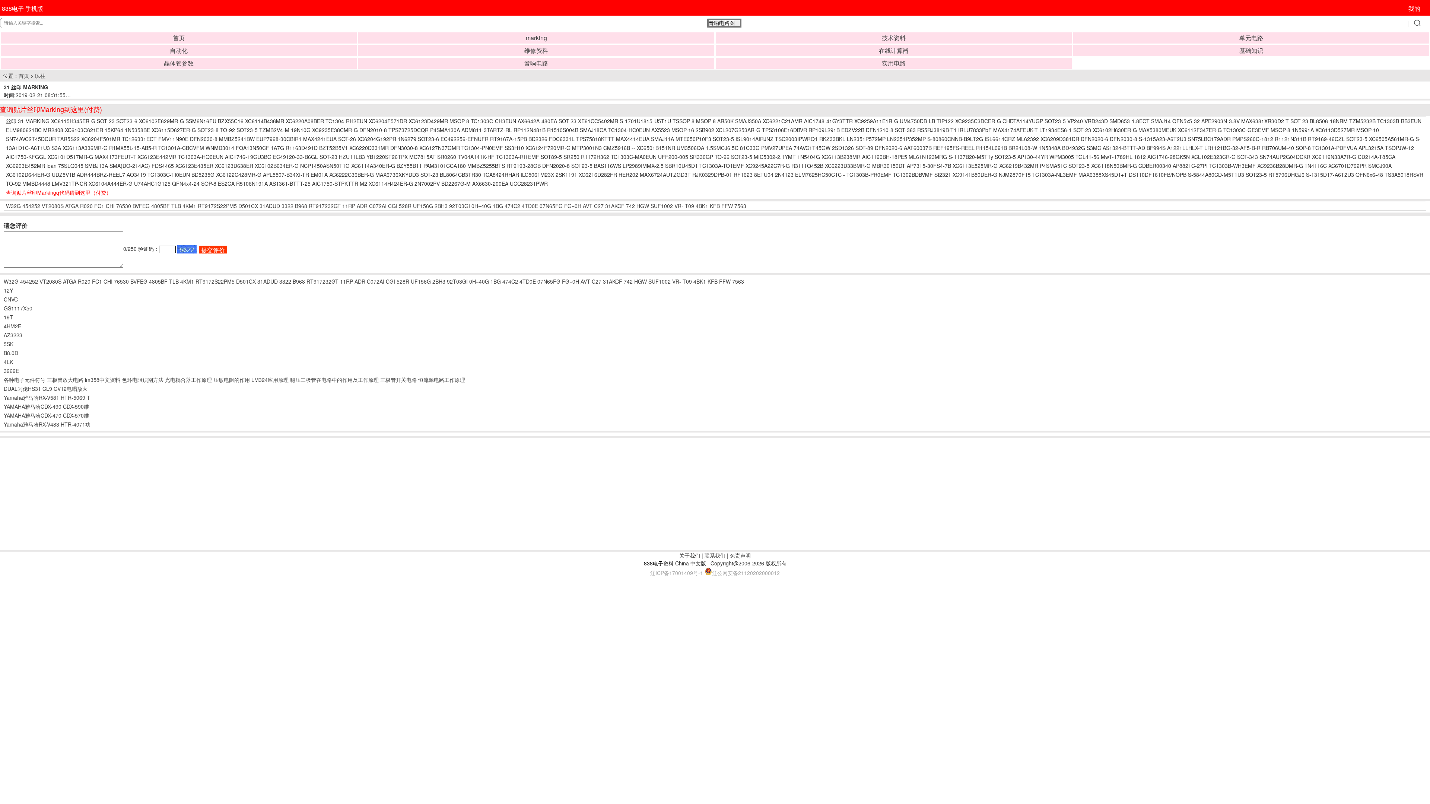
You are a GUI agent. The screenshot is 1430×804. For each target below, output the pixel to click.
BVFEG (141, 206)
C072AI (378, 206)
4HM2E (12, 326)
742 (630, 206)
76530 (123, 206)
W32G (13, 206)
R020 (86, 206)
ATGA (72, 206)
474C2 (512, 206)
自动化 (179, 50)
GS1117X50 (18, 308)
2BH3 (441, 206)
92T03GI (459, 206)
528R (405, 206)
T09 (689, 206)
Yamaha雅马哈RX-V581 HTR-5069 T (47, 397)
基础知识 (1251, 50)
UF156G (423, 206)
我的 (1414, 8)
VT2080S (53, 206)
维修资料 (536, 50)
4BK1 (702, 206)
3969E (11, 370)
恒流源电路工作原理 (441, 379)
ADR (362, 206)
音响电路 (536, 63)
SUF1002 (662, 206)
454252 (31, 206)
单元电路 (1251, 38)
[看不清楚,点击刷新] (187, 249)
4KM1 (189, 206)
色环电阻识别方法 (142, 379)
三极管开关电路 (398, 379)
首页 (179, 38)
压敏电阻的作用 (231, 379)
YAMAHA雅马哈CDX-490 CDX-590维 (46, 406)
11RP (348, 206)
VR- (678, 206)
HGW (642, 206)
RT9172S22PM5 (217, 206)
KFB (715, 206)
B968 (301, 206)
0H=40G (481, 206)
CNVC (11, 299)
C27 (599, 206)
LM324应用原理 (270, 379)
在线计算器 (894, 50)
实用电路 (894, 63)
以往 (40, 75)
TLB (176, 206)
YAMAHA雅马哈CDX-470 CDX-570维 (46, 415)
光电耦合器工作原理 (188, 379)
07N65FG (551, 206)
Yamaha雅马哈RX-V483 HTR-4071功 (47, 424)
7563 (740, 206)
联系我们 (715, 555)
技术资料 (894, 38)
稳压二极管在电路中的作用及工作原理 (334, 379)
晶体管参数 (179, 63)
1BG (498, 206)
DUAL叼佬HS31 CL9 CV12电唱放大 (46, 388)
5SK (8, 344)
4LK (8, 362)
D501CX (248, 206)
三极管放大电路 (65, 379)
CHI (110, 206)
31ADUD (270, 206)
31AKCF (615, 206)
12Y (8, 290)
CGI (392, 206)
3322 (287, 206)
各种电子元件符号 (24, 379)
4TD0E (530, 206)
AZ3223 (13, 335)
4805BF (160, 206)
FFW (727, 206)
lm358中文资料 (102, 379)
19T (8, 317)
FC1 (99, 206)
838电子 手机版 (22, 8)
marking (536, 38)
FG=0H (572, 206)
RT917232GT (325, 206)
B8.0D (11, 353)
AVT (587, 206)
